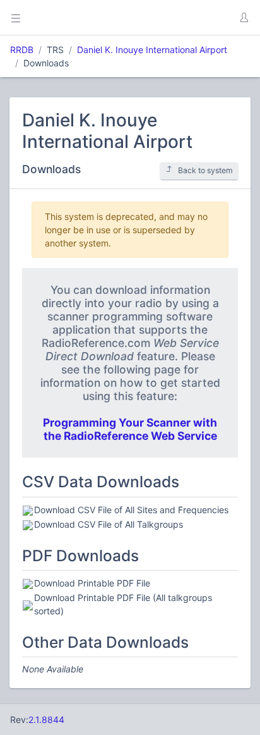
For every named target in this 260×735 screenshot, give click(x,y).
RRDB (21, 49)
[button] (243, 17)
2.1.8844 (46, 719)
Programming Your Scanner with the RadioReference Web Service (130, 429)
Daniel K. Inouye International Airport (152, 49)
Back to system (205, 170)
